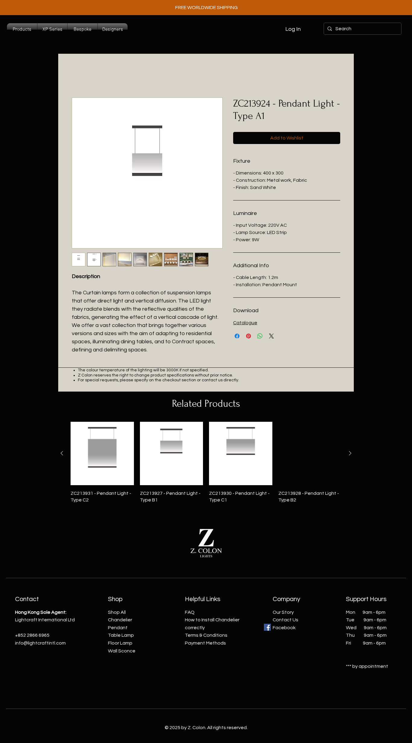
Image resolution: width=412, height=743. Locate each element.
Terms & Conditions (206, 635)
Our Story (283, 612)
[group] (206, 462)
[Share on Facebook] (237, 336)
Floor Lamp (120, 643)
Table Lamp (121, 635)
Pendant (118, 627)
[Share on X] (271, 336)
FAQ (190, 612)
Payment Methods (205, 643)
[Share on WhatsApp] (260, 336)
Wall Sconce (121, 651)
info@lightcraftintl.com (40, 643)
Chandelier (120, 619)
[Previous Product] (61, 453)
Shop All (117, 612)
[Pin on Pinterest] (248, 336)
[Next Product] (350, 453)
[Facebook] (267, 627)
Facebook (284, 627)
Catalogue (245, 322)
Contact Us (285, 619)
